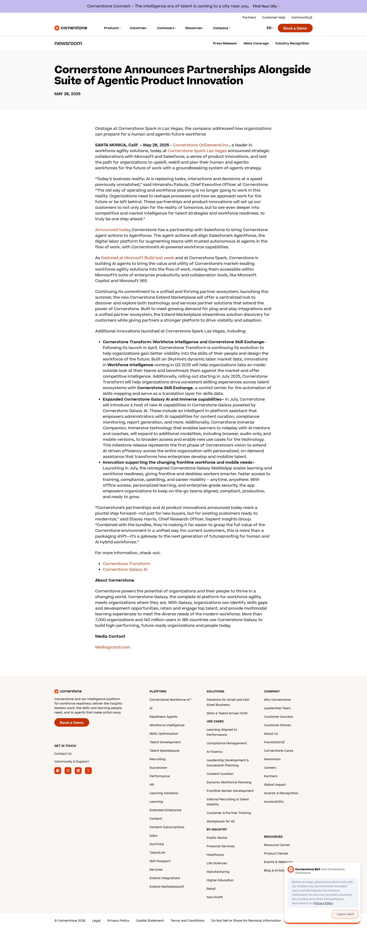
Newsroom (272, 759)
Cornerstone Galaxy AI (125, 569)
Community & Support (71, 761)
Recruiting (158, 759)
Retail (211, 889)
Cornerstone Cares (278, 751)
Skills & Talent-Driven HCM (227, 713)
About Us (271, 734)
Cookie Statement (150, 920)
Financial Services (221, 846)
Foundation (273, 742)
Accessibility (274, 801)
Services (156, 869)
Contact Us (63, 753)
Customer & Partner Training (229, 813)
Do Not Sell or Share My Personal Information (246, 920)
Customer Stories (277, 725)
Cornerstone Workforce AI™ (170, 700)
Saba (153, 835)
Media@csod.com (112, 647)
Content (156, 818)
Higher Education (220, 880)
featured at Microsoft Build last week (137, 258)
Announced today (112, 230)
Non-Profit (215, 897)
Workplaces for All (221, 821)
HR (152, 785)
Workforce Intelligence (167, 725)
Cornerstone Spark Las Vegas (197, 151)
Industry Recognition (292, 43)
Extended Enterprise (165, 810)
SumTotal (157, 844)
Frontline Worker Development (230, 791)
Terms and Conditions (188, 920)
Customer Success (278, 717)
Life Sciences (217, 863)
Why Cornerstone (277, 700)
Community (300, 17)
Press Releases (225, 43)
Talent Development (165, 742)
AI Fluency (215, 752)
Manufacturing (218, 872)
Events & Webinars (278, 862)
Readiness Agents (164, 717)
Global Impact (275, 785)
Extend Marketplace (165, 886)
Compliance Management (227, 743)
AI (151, 708)
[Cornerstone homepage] (95, 691)
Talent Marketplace (164, 751)
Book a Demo (295, 28)
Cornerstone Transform (126, 564)
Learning (156, 801)
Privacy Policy (118, 920)
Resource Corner (277, 845)
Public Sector (217, 838)
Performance (160, 776)
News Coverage (256, 43)
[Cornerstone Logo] (70, 28)
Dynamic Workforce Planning (229, 782)
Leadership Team (277, 708)
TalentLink (157, 852)
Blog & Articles (275, 870)
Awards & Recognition (281, 793)
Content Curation (220, 774)
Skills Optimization (164, 734)
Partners (249, 17)
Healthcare (215, 855)
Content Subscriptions (167, 827)
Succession (158, 768)
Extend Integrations (165, 878)
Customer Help (273, 17)
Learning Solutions (164, 793)
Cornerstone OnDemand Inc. (201, 145)
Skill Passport (160, 861)
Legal (96, 920)
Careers (270, 768)
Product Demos (276, 853)
